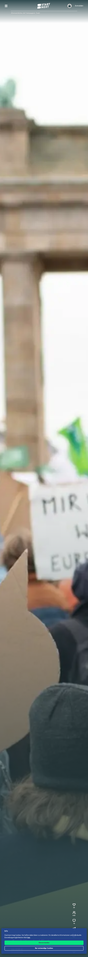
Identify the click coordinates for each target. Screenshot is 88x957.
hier (28, 937)
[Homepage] (44, 6)
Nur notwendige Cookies (44, 948)
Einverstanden (44, 943)
